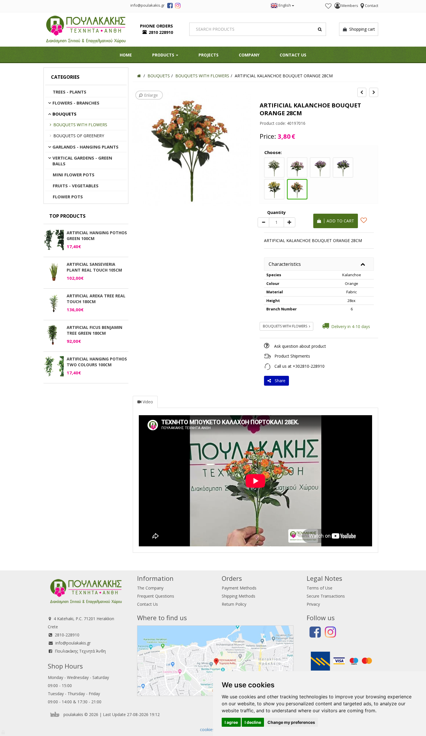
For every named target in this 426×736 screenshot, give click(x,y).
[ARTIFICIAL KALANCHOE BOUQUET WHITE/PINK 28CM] (297, 167)
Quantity (276, 212)
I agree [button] (231, 722)
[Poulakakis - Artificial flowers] (85, 29)
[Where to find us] (215, 660)
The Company (150, 588)
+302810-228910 (309, 366)
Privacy (313, 604)
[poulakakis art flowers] (170, 6)
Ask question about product (300, 346)
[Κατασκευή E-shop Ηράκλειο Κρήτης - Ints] (56, 714)
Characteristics (285, 264)
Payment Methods (239, 588)
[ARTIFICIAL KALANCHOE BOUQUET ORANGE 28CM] (297, 188)
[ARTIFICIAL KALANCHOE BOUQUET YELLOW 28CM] (274, 188)
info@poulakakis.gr (73, 643)
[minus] (263, 222)
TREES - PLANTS (69, 92)
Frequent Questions (155, 596)
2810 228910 (161, 32)
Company (249, 55)
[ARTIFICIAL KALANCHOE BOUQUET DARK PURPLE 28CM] (343, 167)
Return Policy (234, 604)
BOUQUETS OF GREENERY (78, 135)
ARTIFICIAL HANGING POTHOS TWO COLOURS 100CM (97, 361)
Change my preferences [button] (291, 722)
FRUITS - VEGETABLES (76, 185)
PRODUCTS (163, 55)
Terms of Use (319, 588)
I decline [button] (253, 722)
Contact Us (293, 55)
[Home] (139, 75)
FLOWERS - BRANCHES (75, 103)
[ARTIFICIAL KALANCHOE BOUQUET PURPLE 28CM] (320, 167)
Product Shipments (292, 356)
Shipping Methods (238, 596)
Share (278, 380)
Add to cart (339, 221)
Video (147, 401)
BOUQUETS (64, 114)
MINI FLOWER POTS (73, 174)
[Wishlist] (328, 6)
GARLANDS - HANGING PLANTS (85, 147)
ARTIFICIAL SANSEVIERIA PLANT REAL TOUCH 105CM (94, 267)
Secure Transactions (326, 596)
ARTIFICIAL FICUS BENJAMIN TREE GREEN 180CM (94, 330)
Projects (209, 55)
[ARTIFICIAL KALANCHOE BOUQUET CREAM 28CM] (274, 167)
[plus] (289, 222)
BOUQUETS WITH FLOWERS (80, 124)
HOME (126, 55)
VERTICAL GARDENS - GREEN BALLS (82, 160)
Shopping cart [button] (361, 29)
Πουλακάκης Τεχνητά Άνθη (80, 651)
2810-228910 (67, 635)
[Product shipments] (267, 356)
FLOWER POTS (68, 196)
